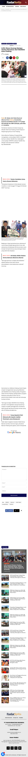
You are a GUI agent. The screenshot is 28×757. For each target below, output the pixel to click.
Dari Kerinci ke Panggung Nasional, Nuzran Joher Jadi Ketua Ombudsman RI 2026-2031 (18, 676)
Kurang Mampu (5, 504)
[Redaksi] (2, 54)
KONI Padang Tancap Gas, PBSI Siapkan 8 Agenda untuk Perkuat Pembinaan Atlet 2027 (17, 599)
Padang (12, 120)
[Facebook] (7, 57)
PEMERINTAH (9, 43)
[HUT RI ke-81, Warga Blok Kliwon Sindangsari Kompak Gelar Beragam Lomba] (5, 663)
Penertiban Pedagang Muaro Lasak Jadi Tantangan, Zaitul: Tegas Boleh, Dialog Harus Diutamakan (18, 584)
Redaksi (7, 54)
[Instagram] (12, 748)
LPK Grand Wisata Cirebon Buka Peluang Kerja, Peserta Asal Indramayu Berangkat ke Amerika (14, 567)
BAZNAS (7, 502)
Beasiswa (12, 502)
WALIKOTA (7, 9)
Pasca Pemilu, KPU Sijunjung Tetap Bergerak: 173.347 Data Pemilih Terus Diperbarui (18, 684)
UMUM (15, 43)
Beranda (2, 9)
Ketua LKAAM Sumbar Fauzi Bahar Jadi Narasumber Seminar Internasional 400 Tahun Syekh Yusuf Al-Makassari (18, 699)
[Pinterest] (14, 57)
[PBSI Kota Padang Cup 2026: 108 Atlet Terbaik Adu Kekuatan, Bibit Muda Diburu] (5, 593)
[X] (10, 57)
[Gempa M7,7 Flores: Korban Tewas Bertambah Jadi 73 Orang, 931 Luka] (5, 670)
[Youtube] (19, 748)
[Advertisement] (14, 27)
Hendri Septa (18, 502)
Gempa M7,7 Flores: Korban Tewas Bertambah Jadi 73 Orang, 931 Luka (18, 668)
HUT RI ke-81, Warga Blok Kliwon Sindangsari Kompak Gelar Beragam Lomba (17, 661)
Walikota (11, 504)
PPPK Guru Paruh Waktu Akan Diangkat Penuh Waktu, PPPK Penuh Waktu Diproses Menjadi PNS (17, 692)
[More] (21, 510)
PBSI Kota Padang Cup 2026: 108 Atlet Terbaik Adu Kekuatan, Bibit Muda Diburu (17, 591)
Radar (3, 118)
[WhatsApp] (17, 57)
